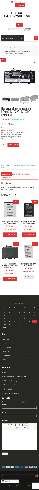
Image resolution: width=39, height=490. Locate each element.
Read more (29, 277)
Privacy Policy (8, 389)
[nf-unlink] (20, 427)
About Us (6, 351)
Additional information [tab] (20, 174)
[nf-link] (16, 427)
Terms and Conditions (11, 393)
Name (4, 404)
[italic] (19, 424)
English (7, 481)
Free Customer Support (12, 385)
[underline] (22, 424)
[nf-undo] (29, 427)
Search (28, 30)
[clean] (26, 424)
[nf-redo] (32, 427)
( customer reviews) (17, 119)
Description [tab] (6, 174)
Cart (6, 343)
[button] (36, 38)
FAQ (5, 373)
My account (6, 339)
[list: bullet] (8, 427)
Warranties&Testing (10, 381)
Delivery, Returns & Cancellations (15, 377)
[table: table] (24, 427)
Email (4, 412)
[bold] (15, 424)
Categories (9, 38)
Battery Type (25, 165)
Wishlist (5, 359)
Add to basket (13, 145)
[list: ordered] (4, 427)
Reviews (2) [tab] (6, 178)
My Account (20, 5)
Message (6, 420)
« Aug (4, 327)
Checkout (8, 347)
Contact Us (6, 355)
